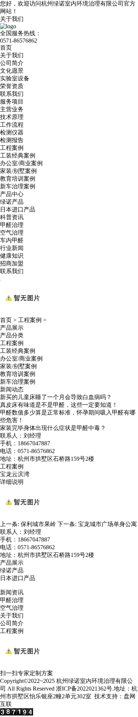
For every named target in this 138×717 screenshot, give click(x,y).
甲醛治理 (12, 225)
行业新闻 (12, 248)
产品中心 (12, 194)
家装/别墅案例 (18, 171)
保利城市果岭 (38, 524)
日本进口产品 (17, 209)
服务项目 (12, 101)
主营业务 (12, 109)
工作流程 (12, 125)
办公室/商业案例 (21, 163)
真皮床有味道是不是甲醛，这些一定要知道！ (59, 405)
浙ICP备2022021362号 (84, 688)
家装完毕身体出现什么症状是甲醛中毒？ (53, 428)
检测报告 (12, 140)
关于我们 (12, 19)
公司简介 (12, 63)
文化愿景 (12, 71)
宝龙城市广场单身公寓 (107, 524)
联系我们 (12, 94)
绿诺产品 (12, 202)
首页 (6, 47)
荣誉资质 (12, 86)
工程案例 (12, 148)
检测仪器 (12, 132)
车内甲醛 (12, 240)
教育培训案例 (17, 178)
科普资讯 (12, 217)
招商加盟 (12, 263)
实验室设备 (14, 78)
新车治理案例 (17, 186)
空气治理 (12, 232)
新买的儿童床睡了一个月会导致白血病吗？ (56, 397)
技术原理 (12, 117)
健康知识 (12, 256)
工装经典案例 (17, 155)
